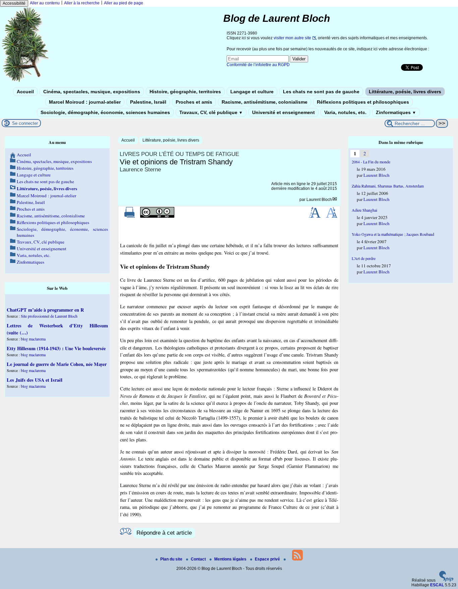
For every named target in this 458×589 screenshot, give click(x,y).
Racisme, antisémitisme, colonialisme (264, 102)
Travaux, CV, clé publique (211, 112)
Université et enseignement (283, 112)
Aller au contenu (45, 3)
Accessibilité (14, 3)
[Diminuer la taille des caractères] (331, 216)
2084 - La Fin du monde (371, 161)
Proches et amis (194, 102)
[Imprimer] (129, 216)
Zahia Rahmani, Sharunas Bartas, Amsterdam (388, 186)
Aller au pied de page (123, 3)
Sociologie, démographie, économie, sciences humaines (105, 112)
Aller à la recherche (82, 3)
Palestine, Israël (148, 102)
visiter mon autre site (292, 38)
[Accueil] (25, 81)
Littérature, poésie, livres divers (405, 91)
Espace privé (268, 559)
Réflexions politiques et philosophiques (363, 102)
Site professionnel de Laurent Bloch (49, 316)
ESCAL (437, 585)
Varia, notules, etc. (345, 112)
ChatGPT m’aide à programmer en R (45, 309)
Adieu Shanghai (364, 210)
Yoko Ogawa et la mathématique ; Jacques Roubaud (393, 234)
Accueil (25, 91)
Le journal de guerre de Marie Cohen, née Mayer (57, 364)
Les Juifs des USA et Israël (34, 379)
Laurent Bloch (319, 199)
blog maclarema (33, 338)
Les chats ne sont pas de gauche (321, 91)
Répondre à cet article (164, 533)
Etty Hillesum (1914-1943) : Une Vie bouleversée (56, 348)
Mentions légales (230, 559)
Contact (199, 559)
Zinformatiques (396, 112)
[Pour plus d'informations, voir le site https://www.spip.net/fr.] (446, 580)
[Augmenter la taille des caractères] (314, 216)
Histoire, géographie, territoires (185, 91)
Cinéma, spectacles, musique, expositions (91, 91)
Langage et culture (252, 91)
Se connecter (25, 123)
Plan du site (171, 559)
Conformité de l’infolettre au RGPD (258, 64)
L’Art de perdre (364, 258)
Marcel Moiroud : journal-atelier (85, 102)
